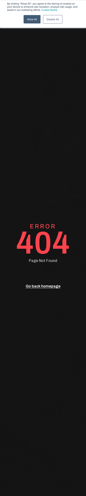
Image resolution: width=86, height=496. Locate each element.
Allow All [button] (32, 19)
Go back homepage (43, 286)
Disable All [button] (53, 19)
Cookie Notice (49, 10)
